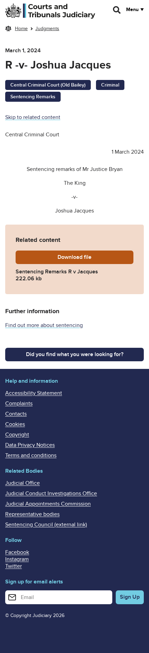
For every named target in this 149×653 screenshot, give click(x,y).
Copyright (17, 434)
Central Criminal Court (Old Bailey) (48, 85)
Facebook (17, 552)
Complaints (19, 403)
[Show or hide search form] (117, 10)
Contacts (16, 413)
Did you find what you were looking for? (74, 354)
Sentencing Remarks (32, 97)
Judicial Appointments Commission (48, 503)
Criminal (110, 85)
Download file (95, 257)
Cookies (15, 424)
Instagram (17, 559)
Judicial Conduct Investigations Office (51, 493)
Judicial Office (22, 483)
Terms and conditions (30, 455)
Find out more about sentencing (44, 325)
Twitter (13, 566)
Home (21, 28)
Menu (132, 9)
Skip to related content (32, 117)
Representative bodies (32, 514)
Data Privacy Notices (30, 445)
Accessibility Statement (33, 393)
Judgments (47, 28)
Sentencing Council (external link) (46, 524)
